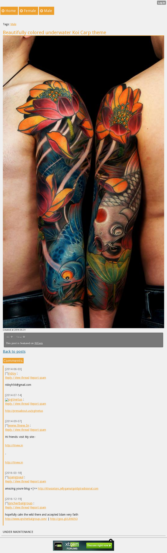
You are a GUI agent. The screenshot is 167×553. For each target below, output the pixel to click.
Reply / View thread (17, 377)
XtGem (38, 343)
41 (8, 337)
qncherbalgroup (20, 503)
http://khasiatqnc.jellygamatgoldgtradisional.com (68, 488)
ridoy (12, 373)
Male (13, 24)
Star (19, 337)
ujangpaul (15, 477)
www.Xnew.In (18, 425)
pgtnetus (15, 399)
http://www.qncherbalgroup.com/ (26, 518)
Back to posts (14, 351)
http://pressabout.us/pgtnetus (24, 410)
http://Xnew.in (14, 445)
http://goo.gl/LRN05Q (64, 518)
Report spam (38, 377)
